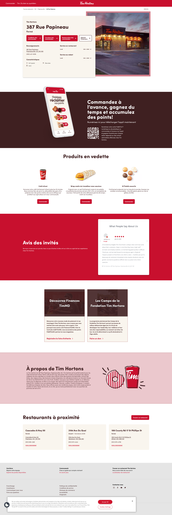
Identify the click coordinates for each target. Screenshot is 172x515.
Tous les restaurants (28, 9)
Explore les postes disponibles (16, 470)
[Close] (132, 501)
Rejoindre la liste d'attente (59, 336)
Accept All (105, 502)
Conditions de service (66, 485)
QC (35, 9)
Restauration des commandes (67, 38)
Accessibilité (63, 490)
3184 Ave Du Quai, (76, 435)
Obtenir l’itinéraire (84, 38)
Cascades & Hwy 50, (33, 435)
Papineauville (41, 9)
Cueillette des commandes (32, 38)
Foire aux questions (12, 490)
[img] (125, 485)
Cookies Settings (105, 507)
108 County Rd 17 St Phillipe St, (121, 435)
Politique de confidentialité (68, 483)
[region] (71, 504)
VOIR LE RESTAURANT (31, 443)
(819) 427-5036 (31, 54)
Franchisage (10, 483)
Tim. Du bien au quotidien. (26, 3)
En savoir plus (63, 470)
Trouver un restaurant (140, 415)
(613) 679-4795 (116, 439)
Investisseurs (10, 485)
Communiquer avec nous (14, 488)
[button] (7, 505)
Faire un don (96, 336)
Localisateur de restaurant (121, 470)
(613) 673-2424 (73, 439)
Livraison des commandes (49, 38)
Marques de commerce (67, 488)
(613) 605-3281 (30, 439)
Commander (10, 3)
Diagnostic (62, 492)
